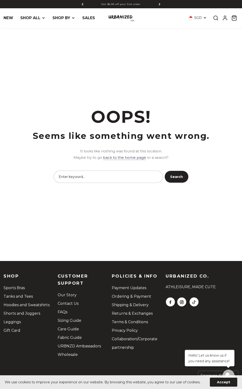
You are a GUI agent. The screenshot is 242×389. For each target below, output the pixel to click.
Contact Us (68, 303)
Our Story (67, 295)
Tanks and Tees (18, 296)
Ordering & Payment (131, 296)
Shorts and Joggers (22, 313)
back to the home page (124, 157)
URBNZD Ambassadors (79, 346)
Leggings (12, 322)
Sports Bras (14, 288)
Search (176, 177)
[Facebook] (170, 302)
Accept (223, 382)
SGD (198, 18)
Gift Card (12, 330)
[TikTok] (194, 302)
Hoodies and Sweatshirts (27, 305)
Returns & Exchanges (132, 313)
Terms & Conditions (130, 322)
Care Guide (68, 329)
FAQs (62, 312)
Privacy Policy (125, 330)
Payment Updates (129, 288)
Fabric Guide (70, 337)
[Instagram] (181, 302)
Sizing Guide (69, 320)
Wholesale (68, 354)
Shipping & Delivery (130, 305)
